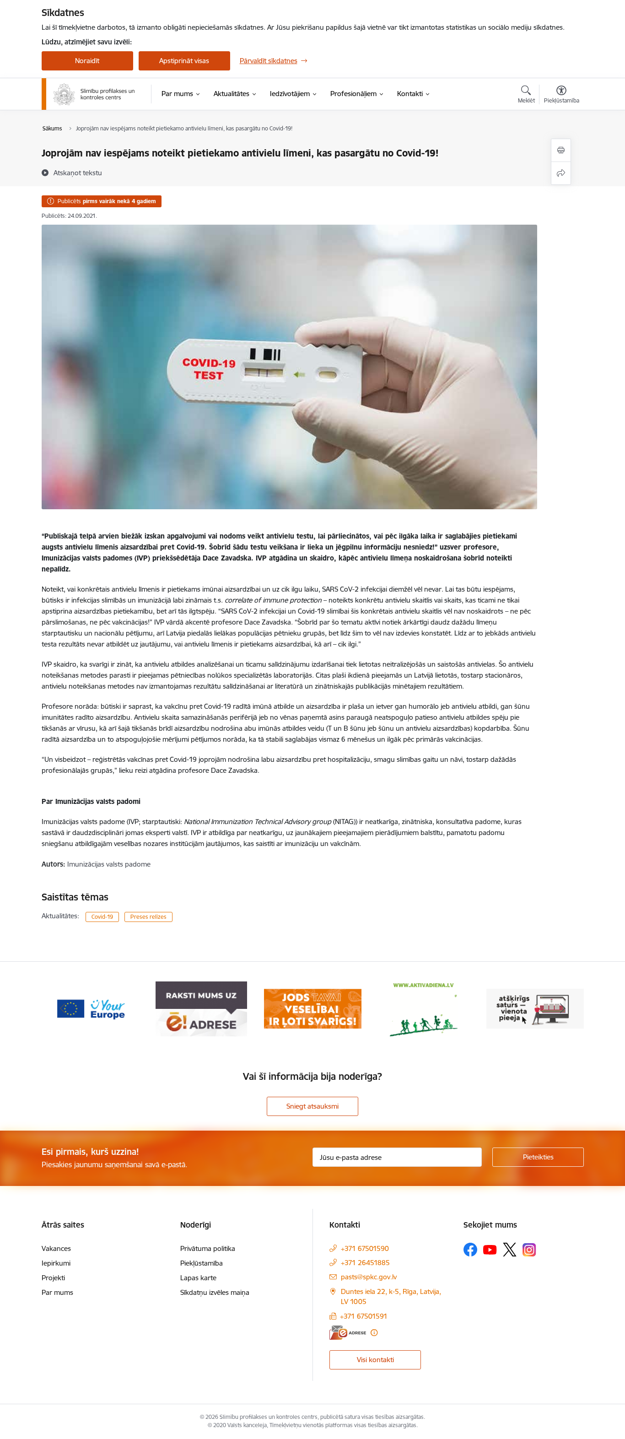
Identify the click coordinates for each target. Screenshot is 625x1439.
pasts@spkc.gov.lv (369, 1276)
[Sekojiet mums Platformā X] (510, 1249)
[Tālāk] (563, 1009)
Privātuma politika (207, 1248)
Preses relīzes (148, 916)
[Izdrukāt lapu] (561, 150)
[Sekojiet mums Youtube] (490, 1249)
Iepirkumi (56, 1263)
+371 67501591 (364, 1316)
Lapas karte (198, 1277)
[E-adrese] (347, 1332)
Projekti (53, 1277)
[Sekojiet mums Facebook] (470, 1249)
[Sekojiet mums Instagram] (529, 1249)
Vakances (56, 1248)
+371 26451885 (365, 1262)
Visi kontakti (375, 1359)
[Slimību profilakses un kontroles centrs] (94, 94)
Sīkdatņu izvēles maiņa (214, 1292)
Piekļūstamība (201, 1263)
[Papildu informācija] (374, 1332)
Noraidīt (87, 60)
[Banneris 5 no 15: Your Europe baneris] (90, 1008)
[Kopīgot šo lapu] (561, 173)
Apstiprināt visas (184, 60)
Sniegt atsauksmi (312, 1106)
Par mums (57, 1292)
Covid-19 (102, 916)
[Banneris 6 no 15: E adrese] (201, 1008)
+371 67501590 (365, 1248)
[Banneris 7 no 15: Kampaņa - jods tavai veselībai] (312, 1008)
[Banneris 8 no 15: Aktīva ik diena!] (424, 1008)
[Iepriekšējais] (63, 1009)
